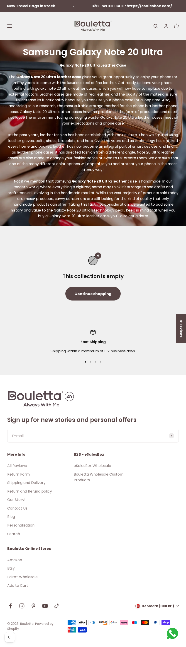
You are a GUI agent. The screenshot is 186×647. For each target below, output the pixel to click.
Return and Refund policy (29, 491)
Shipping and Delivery (26, 482)
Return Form (18, 474)
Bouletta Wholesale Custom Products (98, 477)
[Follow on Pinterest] (33, 606)
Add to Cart (17, 585)
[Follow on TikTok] (57, 606)
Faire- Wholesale (22, 577)
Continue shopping (93, 293)
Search (13, 533)
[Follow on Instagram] (22, 606)
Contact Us (17, 508)
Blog (11, 516)
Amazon (14, 560)
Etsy (11, 568)
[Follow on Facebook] (10, 606)
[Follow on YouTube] (45, 606)
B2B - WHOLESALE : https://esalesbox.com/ (123, 6)
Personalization (20, 525)
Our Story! (16, 499)
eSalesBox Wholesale (92, 465)
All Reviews (17, 465)
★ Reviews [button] (181, 328)
